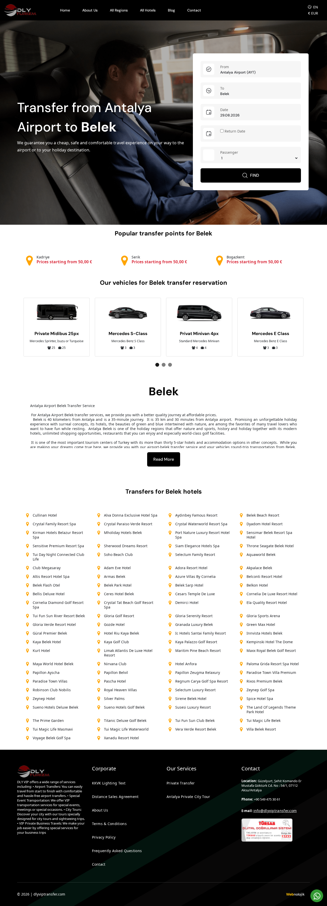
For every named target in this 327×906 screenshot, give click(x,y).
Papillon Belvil (116, 672)
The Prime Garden (48, 720)
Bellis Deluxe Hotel (49, 593)
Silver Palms (114, 698)
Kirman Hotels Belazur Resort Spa (58, 535)
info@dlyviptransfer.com (275, 810)
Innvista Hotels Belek (264, 633)
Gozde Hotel (114, 624)
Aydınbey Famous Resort (196, 515)
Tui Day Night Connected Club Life (58, 557)
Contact (194, 10)
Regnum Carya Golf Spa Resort (201, 681)
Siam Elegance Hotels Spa (197, 545)
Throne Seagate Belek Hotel (270, 545)
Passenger (229, 152)
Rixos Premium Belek (264, 681)
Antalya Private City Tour (188, 796)
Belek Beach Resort (263, 515)
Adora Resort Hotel (191, 567)
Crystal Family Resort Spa (54, 523)
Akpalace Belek (259, 567)
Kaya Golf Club (116, 641)
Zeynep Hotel (44, 698)
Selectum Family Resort (195, 554)
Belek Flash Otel (46, 585)
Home (65, 10)
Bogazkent (254, 260)
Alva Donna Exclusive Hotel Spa (130, 515)
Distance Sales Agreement (115, 796)
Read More (163, 459)
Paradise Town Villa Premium (271, 672)
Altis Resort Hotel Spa (51, 576)
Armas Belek (114, 576)
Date (224, 109)
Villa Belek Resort (261, 729)
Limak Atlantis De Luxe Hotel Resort (128, 653)
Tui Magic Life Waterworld (126, 729)
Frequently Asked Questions (117, 850)
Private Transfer (181, 783)
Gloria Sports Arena (263, 615)
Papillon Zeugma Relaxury (197, 672)
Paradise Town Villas (50, 681)
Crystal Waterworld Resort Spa (201, 523)
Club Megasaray (47, 567)
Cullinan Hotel (45, 515)
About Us (90, 10)
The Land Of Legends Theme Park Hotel (271, 709)
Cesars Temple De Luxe (195, 593)
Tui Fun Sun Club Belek (195, 720)
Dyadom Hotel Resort (265, 523)
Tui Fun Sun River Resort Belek (59, 615)
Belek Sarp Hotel (189, 585)
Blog (171, 10)
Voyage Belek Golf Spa (52, 737)
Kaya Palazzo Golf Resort (196, 641)
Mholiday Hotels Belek (123, 532)
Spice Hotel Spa (260, 698)
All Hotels (148, 10)
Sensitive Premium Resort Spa (58, 545)
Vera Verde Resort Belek (195, 729)
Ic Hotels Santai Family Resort (200, 633)
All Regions (119, 10)
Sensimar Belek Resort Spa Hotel (269, 535)
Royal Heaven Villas (120, 689)
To (222, 88)
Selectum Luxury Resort (195, 689)
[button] (157, 365)
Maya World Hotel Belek (53, 663)
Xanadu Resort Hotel (121, 737)
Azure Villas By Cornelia (195, 576)
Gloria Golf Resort (119, 615)
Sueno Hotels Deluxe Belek (55, 707)
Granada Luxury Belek (194, 624)
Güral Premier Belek (50, 633)
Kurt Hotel (41, 650)
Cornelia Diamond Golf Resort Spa (58, 605)
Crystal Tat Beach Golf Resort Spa (128, 605)
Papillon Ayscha (46, 672)
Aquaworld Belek (261, 554)
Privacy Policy (104, 837)
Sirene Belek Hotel (190, 698)
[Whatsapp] (316, 895)
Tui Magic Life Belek (264, 720)
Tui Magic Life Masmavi (53, 729)
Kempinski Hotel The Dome (270, 641)
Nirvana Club (115, 663)
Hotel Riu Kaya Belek (121, 633)
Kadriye (64, 260)
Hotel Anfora (186, 663)
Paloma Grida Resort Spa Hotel (273, 663)
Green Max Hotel (261, 624)
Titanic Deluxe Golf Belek (125, 720)
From (224, 66)
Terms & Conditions (109, 823)
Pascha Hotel (115, 681)
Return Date (234, 131)
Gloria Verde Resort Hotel (54, 624)
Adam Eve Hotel (117, 567)
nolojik (295, 894)
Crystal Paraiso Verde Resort (128, 523)
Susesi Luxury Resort (193, 707)
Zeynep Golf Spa (260, 689)
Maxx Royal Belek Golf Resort (271, 650)
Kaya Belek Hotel (47, 641)
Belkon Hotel (257, 585)
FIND (254, 175)
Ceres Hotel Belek (119, 593)
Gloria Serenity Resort (194, 615)
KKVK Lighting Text (108, 783)
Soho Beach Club (118, 554)
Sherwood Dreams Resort (125, 545)
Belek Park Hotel (118, 585)
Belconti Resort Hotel (264, 576)
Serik (159, 260)
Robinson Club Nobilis (52, 689)
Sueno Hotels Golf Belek (124, 707)
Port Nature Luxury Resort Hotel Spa (202, 535)
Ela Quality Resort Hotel (267, 602)
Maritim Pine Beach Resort (198, 650)
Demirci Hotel (186, 602)
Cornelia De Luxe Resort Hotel (272, 593)
